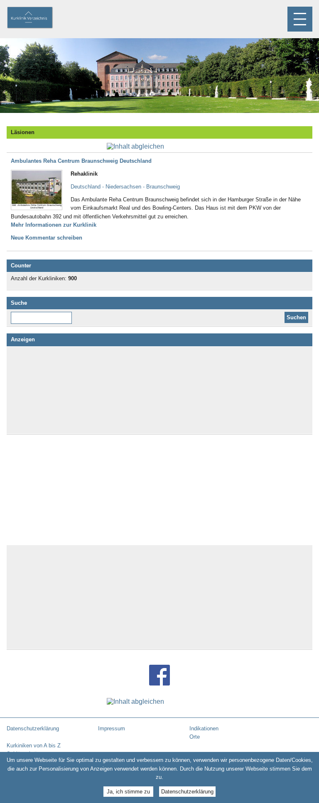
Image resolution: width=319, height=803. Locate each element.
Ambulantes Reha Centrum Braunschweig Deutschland (81, 161)
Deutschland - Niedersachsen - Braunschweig (125, 187)
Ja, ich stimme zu (128, 791)
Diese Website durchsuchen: (43, 314)
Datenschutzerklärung (187, 791)
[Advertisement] (159, 390)
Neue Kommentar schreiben (46, 238)
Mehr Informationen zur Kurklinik (53, 225)
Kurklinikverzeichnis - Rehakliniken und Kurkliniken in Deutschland (37, 18)
